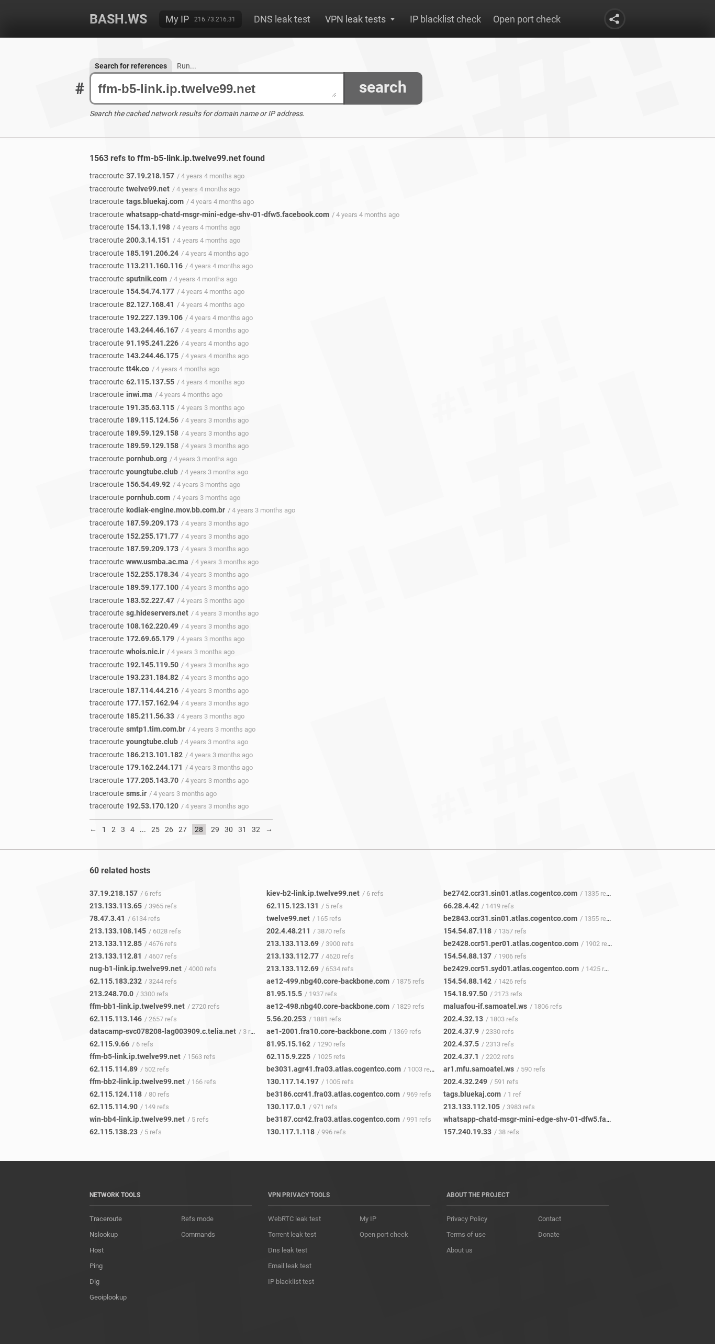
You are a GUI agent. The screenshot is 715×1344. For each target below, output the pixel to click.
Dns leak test (287, 1250)
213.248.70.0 (111, 993)
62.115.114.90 (114, 1106)
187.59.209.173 (134, 523)
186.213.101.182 (136, 754)
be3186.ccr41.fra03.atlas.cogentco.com (333, 1094)
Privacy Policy (466, 1219)
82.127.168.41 (132, 304)
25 (155, 829)
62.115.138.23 (114, 1131)
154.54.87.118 (467, 931)
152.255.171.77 (134, 536)
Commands (198, 1234)
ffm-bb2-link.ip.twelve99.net (137, 1081)
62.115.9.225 (288, 1056)
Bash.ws (118, 19)
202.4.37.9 (461, 1031)
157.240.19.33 (467, 1131)
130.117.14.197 (292, 1081)
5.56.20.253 (286, 1019)
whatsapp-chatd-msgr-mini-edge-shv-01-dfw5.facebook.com (209, 214)
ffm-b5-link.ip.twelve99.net (135, 1056)
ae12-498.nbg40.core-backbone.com (327, 1006)
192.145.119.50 (134, 664)
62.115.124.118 (116, 1094)
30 (229, 829)
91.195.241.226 (134, 343)
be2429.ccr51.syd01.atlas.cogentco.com (511, 968)
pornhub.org (128, 458)
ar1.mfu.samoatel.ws (478, 1069)
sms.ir (118, 793)
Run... (186, 66)
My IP (177, 19)
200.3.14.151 (130, 240)
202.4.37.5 (461, 1044)
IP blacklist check (445, 19)
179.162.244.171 (136, 767)
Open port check (527, 19)
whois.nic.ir (127, 651)
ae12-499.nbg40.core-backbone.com (327, 981)
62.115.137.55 (132, 382)
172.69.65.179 (132, 638)
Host (97, 1250)
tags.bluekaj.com (137, 201)
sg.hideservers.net (139, 613)
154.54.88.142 (467, 981)
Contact (549, 1219)
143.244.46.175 (134, 355)
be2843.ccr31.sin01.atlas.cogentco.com (510, 918)
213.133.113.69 (292, 943)
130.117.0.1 (286, 1106)
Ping (96, 1266)
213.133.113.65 (116, 906)
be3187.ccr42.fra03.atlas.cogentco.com (333, 1119)
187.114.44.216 (134, 690)
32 (256, 829)
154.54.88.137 (467, 956)
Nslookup (104, 1234)
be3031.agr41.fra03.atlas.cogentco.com (333, 1069)
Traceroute (106, 1219)
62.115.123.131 (292, 906)
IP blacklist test (291, 1281)
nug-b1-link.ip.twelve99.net (136, 968)
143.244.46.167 (134, 330)
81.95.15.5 (284, 993)
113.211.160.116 (136, 265)
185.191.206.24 (134, 253)
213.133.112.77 (292, 956)
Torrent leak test (292, 1234)
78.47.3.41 (107, 918)
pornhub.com (130, 497)
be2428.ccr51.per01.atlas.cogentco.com (510, 943)
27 (182, 829)
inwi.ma (121, 394)
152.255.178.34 (134, 574)
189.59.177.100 (134, 587)
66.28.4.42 (461, 906)
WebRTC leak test (294, 1219)
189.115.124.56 (134, 420)
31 (242, 829)
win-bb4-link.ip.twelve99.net (137, 1119)
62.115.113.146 (116, 1019)
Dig (94, 1281)
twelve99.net (130, 189)
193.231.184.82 (134, 677)
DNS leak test (282, 19)
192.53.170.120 (134, 806)
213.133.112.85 (116, 943)
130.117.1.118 (290, 1131)
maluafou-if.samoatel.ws (485, 1006)
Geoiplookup (108, 1297)
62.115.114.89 (114, 1069)
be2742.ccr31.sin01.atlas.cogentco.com (510, 893)
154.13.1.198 (130, 227)
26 (169, 829)
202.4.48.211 (288, 931)
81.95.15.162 (288, 1044)
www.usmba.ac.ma (139, 561)
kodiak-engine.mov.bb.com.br (157, 510)
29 (215, 829)
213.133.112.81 (116, 956)
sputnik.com (128, 279)
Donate (549, 1234)
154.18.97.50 (465, 993)
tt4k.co (119, 369)
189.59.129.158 (134, 433)
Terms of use (466, 1234)
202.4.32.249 (465, 1081)
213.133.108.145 (118, 931)
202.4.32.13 (463, 1019)
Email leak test (289, 1266)
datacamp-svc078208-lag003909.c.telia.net (163, 1031)
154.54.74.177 (132, 291)
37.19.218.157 (132, 176)
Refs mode (197, 1219)
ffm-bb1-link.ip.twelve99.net (137, 1006)
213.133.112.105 (471, 1106)
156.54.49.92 (130, 484)
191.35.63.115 (132, 407)
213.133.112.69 (292, 968)
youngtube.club (134, 472)
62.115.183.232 (116, 981)
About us (459, 1250)
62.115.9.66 (109, 1044)
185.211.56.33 (132, 716)
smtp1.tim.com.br (137, 729)
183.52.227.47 (132, 600)
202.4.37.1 (461, 1056)
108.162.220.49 (134, 626)
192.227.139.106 (136, 317)
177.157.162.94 (134, 703)
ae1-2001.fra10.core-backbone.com (326, 1031)
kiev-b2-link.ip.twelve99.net (313, 893)
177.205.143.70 (134, 780)
